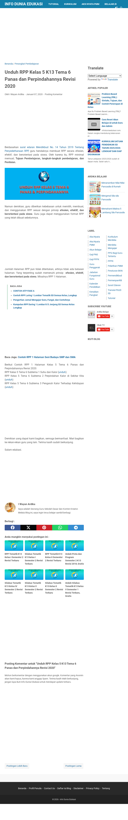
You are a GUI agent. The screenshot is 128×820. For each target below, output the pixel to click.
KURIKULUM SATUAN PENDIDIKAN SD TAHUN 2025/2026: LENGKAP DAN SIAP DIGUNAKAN (105, 148)
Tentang (106, 788)
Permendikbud (115, 275)
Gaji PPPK (94, 259)
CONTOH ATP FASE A (23, 291)
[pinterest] (44, 527)
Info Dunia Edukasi (24, 4)
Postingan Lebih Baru (17, 766)
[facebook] (12, 527)
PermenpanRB (115, 280)
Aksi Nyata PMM (90, 4)
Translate (112, 79)
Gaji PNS (93, 254)
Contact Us (49, 788)
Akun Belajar (95, 249)
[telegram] (76, 527)
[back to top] (122, 813)
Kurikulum (70, 4)
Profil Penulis (35, 788)
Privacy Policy (92, 788)
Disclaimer (79, 788)
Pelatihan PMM (115, 266)
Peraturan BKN (115, 270)
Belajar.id (111, 4)
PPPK (110, 261)
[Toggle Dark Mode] (117, 8)
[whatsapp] (60, 527)
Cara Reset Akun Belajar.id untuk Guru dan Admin (112, 122)
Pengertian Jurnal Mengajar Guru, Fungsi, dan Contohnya (41, 300)
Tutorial (53, 4)
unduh (62, 372)
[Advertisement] (66, 34)
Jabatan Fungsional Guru (94, 275)
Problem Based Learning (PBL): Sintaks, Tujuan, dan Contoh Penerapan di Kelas (105, 100)
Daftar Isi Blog (64, 788)
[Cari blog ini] (121, 8)
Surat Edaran (114, 285)
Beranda (22, 788)
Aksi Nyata (94, 237)
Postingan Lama (73, 766)
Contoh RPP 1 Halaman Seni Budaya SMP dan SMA (47, 357)
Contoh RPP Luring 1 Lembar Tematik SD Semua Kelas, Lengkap (45, 295)
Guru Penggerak (16, 12)
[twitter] (28, 527)
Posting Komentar (53, 94)
